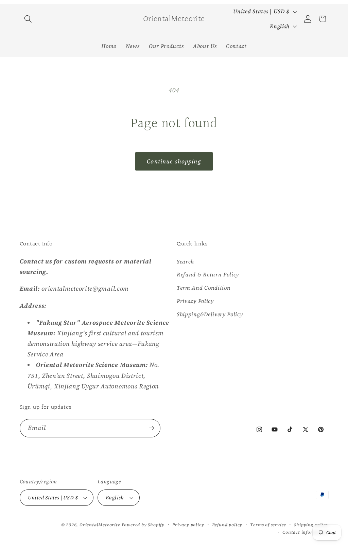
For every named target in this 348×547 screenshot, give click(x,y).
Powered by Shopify (143, 525)
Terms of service (268, 525)
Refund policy (227, 525)
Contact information (305, 532)
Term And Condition (203, 287)
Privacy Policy (195, 301)
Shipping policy (311, 525)
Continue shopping (174, 161)
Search (185, 261)
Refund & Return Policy (208, 274)
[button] (28, 19)
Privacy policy (188, 525)
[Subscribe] (151, 428)
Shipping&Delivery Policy (210, 314)
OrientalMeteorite (100, 525)
